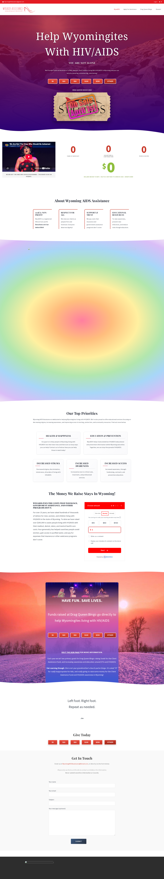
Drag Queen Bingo (146, 9)
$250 (98, 81)
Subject (51, 800)
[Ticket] (82, 106)
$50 (75, 81)
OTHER (110, 81)
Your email (52, 791)
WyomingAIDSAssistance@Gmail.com (75, 764)
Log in (155, 2)
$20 (63, 81)
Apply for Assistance (130, 9)
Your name (52, 782)
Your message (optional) (57, 809)
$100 (86, 81)
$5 (53, 81)
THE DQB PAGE (73, 652)
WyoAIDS (117, 9)
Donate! (158, 9)
